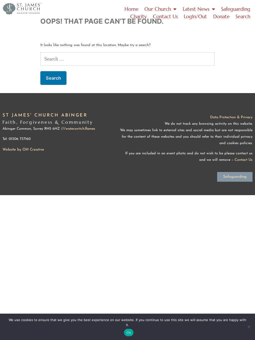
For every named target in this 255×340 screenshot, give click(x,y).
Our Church (157, 9)
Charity (138, 16)
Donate (221, 16)
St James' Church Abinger (44, 115)
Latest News (196, 9)
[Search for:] (127, 59)
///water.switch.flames (78, 129)
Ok (129, 333)
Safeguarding (235, 9)
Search (243, 16)
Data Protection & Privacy (231, 117)
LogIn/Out (195, 16)
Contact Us (165, 16)
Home (131, 9)
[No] (248, 326)
